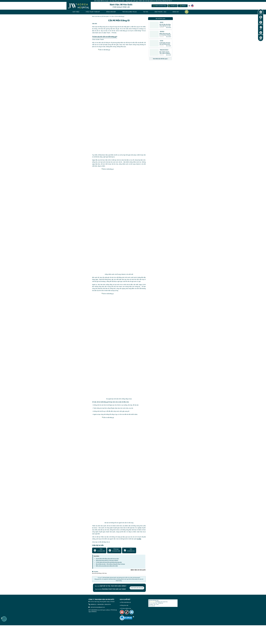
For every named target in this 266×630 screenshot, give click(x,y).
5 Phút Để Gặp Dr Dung (136, 587)
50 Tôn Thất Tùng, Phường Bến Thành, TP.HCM (102, 601)
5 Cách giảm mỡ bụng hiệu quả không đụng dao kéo (109, 562)
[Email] (131, 612)
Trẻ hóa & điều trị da (126, 608)
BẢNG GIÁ (176, 11)
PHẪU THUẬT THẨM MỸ (93, 11)
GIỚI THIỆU (76, 11)
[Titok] (127, 612)
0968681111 (93, 604)
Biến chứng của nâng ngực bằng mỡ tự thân (107, 565)
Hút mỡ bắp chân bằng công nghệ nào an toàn (107, 558)
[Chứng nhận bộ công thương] (126, 617)
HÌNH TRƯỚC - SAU (160, 11)
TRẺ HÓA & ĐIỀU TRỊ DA (129, 11)
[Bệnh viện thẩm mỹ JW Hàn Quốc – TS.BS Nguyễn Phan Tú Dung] (78, 6)
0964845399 (100, 604)
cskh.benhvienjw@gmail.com (97, 607)
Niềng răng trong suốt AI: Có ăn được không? (107, 560)
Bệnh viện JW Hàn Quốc (154, 600)
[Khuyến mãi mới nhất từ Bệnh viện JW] (4, 619)
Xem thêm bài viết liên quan (160, 58)
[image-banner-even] (157, 63)
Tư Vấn (112, 16)
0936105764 (108, 604)
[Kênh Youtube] (122, 612)
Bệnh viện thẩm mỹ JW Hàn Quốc (100, 16)
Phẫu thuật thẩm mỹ (126, 602)
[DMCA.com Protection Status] (139, 617)
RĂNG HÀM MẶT (111, 11)
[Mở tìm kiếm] (186, 12)
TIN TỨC (145, 11)
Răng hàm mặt (124, 605)
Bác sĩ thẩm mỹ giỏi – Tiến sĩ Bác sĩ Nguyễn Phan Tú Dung (110, 564)
